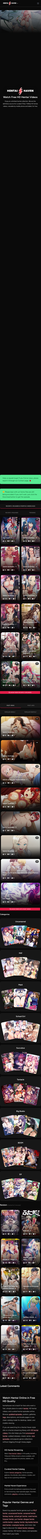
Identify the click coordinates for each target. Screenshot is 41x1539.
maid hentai (32, 1516)
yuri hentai (19, 1519)
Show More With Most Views (21, 909)
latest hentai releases (26, 1528)
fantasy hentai (8, 1516)
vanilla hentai (8, 1522)
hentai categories (16, 1472)
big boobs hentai (31, 1522)
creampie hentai (18, 1525)
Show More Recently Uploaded (20, 692)
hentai (25, 1408)
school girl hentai (20, 1516)
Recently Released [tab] (11, 512)
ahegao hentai (28, 1519)
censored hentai (29, 1513)
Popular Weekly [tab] (10, 712)
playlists (15, 1494)
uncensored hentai (15, 1513)
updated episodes (15, 1414)
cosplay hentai (18, 1522)
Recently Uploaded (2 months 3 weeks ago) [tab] (20, 506)
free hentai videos (15, 1453)
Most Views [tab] (10, 705)
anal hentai (7, 1525)
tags (4, 1417)
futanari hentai (8, 1519)
